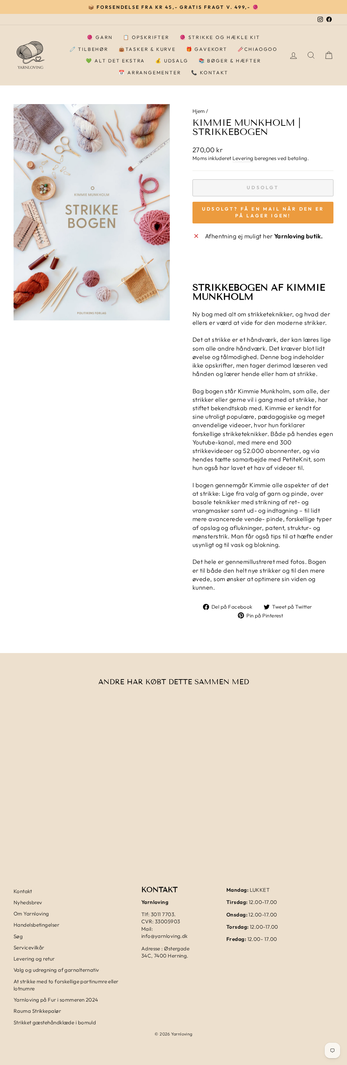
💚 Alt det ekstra (115, 61)
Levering (242, 158)
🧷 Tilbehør (88, 49)
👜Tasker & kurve (147, 49)
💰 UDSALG (171, 61)
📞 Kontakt (209, 73)
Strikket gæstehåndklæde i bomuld (55, 1022)
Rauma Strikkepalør (37, 1011)
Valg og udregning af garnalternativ (56, 970)
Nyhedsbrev (28, 902)
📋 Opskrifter (146, 37)
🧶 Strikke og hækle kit (220, 37)
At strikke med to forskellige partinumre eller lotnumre (66, 985)
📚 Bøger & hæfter (230, 61)
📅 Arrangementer (150, 73)
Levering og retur (34, 958)
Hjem (198, 111)
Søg (18, 936)
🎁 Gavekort (206, 49)
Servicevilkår (29, 947)
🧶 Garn (100, 37)
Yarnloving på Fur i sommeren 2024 (56, 1000)
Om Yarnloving (31, 913)
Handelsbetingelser (36, 925)
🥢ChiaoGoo (258, 49)
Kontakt (23, 891)
